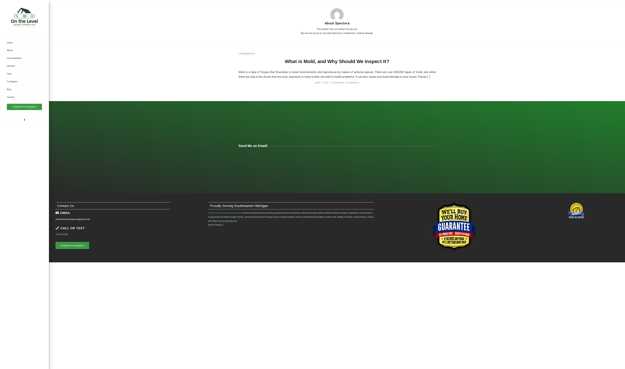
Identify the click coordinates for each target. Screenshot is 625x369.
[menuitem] (24, 43)
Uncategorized (247, 53)
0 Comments (337, 82)
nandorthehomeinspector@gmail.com (73, 219)
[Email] (57, 212)
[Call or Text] (57, 227)
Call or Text (72, 228)
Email (65, 213)
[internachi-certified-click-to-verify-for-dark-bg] (576, 210)
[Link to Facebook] (24, 120)
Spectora (354, 82)
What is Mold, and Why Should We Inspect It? (337, 61)
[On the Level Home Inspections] (24, 18)
